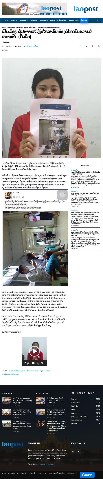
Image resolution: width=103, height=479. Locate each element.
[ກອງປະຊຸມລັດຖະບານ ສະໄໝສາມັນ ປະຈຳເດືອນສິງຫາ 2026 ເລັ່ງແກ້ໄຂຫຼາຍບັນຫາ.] (6, 412)
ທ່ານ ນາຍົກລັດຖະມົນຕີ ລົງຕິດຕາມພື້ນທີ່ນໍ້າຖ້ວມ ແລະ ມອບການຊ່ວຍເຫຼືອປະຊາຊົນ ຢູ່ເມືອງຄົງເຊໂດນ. (85, 213)
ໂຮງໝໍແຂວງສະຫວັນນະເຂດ (10, 374)
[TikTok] (73, 451)
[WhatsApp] (98, 46)
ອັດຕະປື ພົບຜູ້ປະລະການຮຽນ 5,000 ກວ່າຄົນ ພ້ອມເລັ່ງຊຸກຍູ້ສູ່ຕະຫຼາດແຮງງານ (85, 173)
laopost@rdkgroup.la (45, 464)
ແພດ (36, 371)
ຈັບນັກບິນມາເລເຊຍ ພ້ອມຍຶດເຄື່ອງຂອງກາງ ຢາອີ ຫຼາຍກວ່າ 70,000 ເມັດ (55, 400)
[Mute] (42, 363)
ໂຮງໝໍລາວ (48, 371)
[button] (97, 20)
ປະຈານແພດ (30, 371)
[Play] (25, 363)
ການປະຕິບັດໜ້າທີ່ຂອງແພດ (17, 371)
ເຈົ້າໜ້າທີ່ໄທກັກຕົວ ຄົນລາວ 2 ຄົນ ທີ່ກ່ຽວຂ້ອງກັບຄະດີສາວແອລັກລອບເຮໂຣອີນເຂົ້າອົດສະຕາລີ (56, 412)
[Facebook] (80, 46)
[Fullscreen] (45, 363)
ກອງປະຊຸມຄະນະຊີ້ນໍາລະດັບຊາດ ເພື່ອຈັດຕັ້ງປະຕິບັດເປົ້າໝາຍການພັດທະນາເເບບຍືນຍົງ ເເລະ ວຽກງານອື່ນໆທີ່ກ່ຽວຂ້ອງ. (85, 233)
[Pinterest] (92, 46)
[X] (86, 46)
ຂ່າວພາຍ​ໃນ (74, 170)
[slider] (33, 363)
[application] (34, 351)
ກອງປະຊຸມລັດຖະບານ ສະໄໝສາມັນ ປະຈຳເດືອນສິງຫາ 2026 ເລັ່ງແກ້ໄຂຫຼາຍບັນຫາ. (85, 194)
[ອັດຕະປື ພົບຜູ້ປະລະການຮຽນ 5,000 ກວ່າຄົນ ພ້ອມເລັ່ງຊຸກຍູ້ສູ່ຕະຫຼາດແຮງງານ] (6, 400)
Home (4, 27)
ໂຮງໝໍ (41, 371)
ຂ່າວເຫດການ (12, 27)
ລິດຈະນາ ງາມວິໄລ (32, 46)
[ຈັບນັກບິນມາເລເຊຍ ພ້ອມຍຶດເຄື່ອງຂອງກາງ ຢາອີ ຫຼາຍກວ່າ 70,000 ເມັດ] (40, 400)
